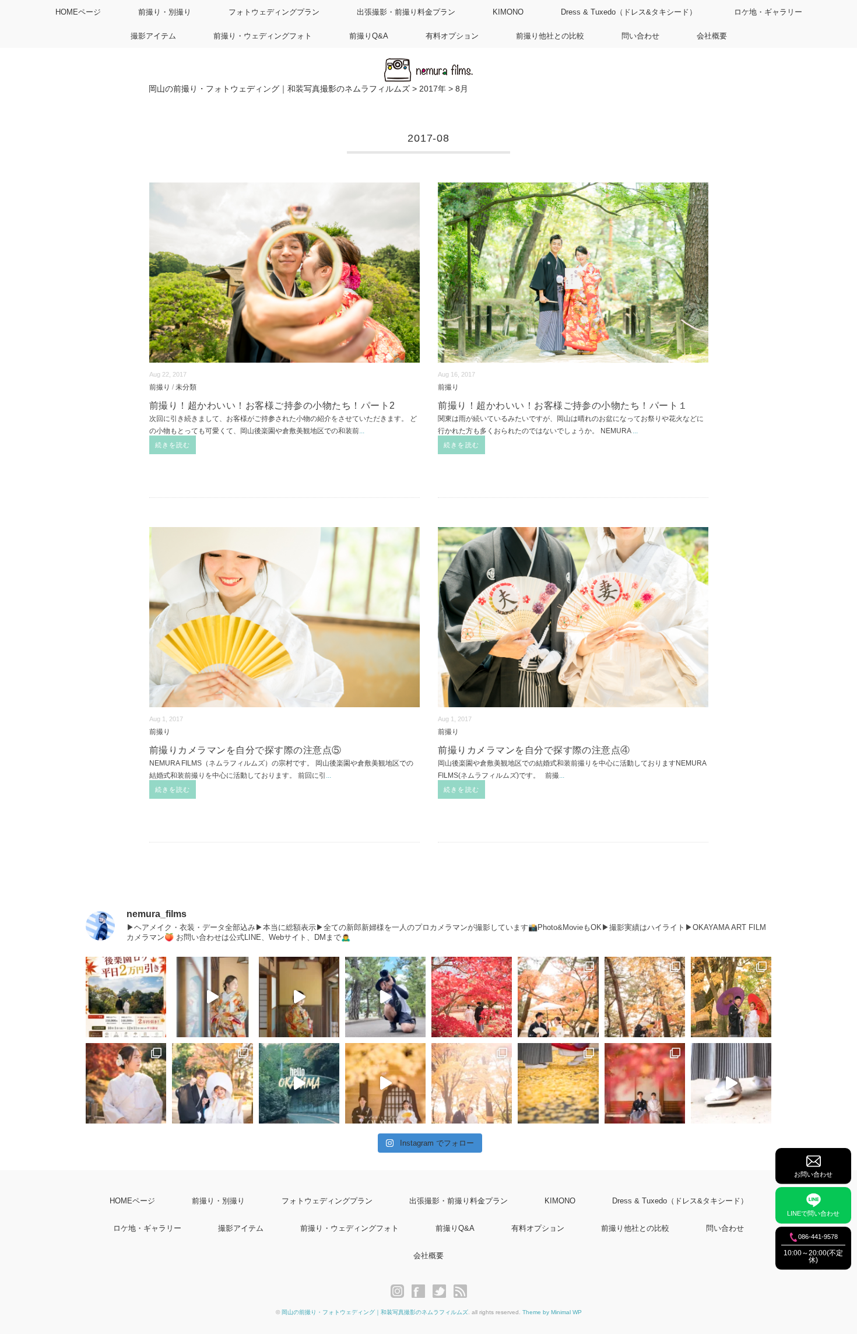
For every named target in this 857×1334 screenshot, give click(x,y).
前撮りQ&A (368, 35)
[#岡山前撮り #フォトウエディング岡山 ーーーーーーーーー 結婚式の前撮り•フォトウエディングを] (212, 997)
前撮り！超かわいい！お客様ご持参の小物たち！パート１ (562, 405)
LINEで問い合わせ (813, 1213)
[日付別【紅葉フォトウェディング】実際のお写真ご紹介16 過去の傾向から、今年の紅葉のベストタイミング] (645, 997)
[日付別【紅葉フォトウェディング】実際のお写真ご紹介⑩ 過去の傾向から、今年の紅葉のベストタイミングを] (645, 1083)
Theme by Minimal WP (552, 1312)
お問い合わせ (813, 1174)
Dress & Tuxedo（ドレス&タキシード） (629, 12)
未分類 (185, 387)
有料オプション (452, 35)
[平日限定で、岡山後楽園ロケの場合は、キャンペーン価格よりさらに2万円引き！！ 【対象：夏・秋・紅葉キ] (126, 997)
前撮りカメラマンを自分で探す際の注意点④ (534, 750)
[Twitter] (442, 1291)
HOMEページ (78, 12)
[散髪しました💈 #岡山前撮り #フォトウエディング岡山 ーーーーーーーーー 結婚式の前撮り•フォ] (385, 997)
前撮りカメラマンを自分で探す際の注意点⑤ (245, 750)
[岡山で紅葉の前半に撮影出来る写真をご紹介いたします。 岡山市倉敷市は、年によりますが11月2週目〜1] (385, 1083)
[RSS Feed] (460, 1291)
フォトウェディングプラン (274, 12)
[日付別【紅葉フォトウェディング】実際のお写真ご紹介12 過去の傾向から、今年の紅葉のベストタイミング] (471, 1083)
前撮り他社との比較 (550, 35)
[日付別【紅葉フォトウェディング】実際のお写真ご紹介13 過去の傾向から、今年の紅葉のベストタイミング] (212, 1083)
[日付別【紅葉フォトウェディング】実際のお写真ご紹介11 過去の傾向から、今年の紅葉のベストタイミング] (558, 1083)
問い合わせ (640, 35)
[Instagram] (400, 1291)
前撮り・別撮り (164, 12)
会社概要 (712, 35)
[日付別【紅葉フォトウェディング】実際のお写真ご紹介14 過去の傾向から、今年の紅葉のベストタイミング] (126, 1083)
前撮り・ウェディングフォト (262, 35)
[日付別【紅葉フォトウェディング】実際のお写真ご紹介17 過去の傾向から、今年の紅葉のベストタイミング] (558, 997)
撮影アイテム (153, 35)
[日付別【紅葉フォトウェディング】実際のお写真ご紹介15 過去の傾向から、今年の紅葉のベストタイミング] (731, 997)
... (361, 431)
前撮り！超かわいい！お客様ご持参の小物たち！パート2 (272, 405)
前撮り (159, 387)
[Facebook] (421, 1291)
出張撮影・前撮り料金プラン (406, 12)
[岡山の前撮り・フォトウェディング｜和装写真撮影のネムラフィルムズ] (428, 65)
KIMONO (508, 12)
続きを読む (173, 444)
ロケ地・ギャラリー (768, 12)
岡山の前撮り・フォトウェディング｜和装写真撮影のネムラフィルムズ (375, 1312)
